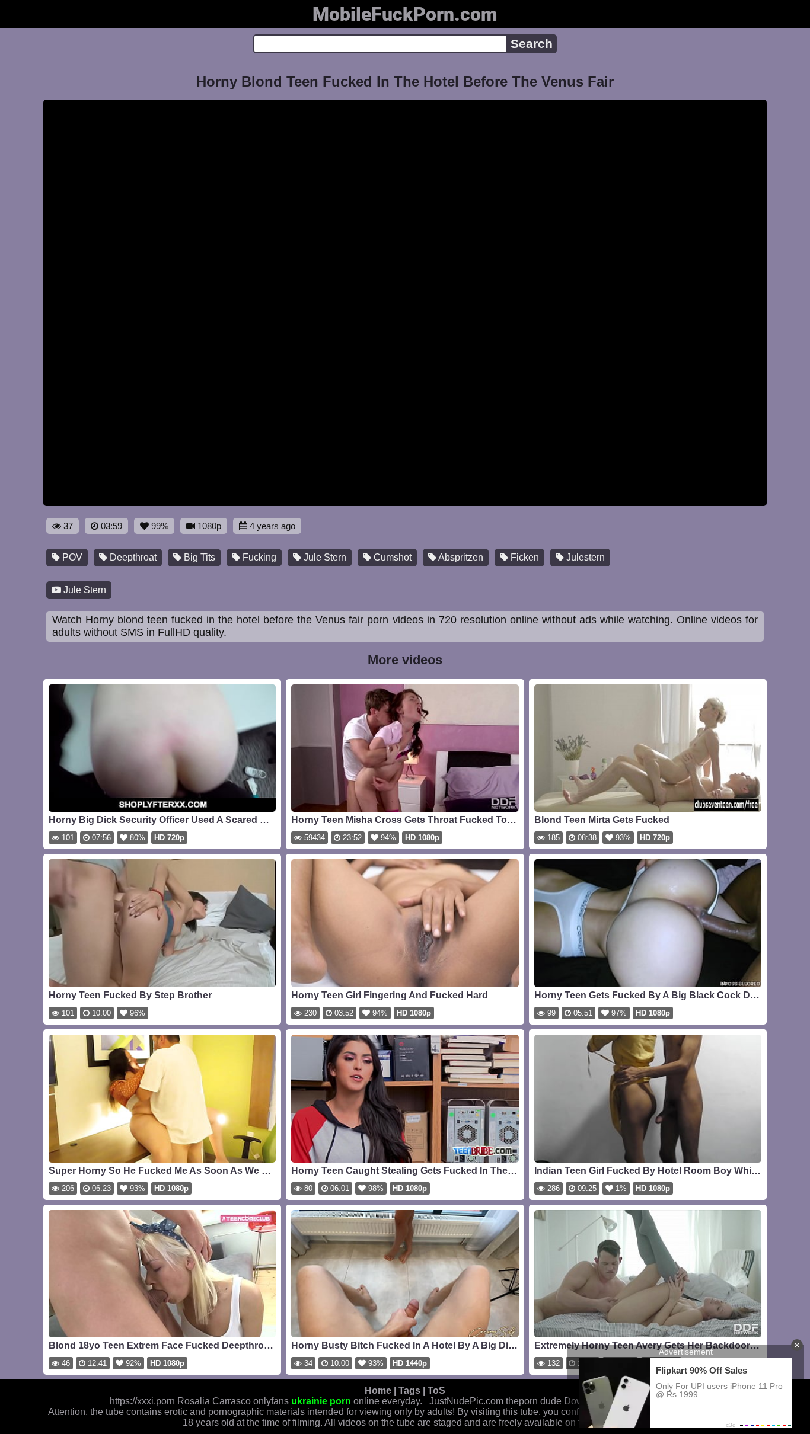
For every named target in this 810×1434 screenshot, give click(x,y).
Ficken (523, 557)
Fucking (258, 557)
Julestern (584, 557)
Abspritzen (459, 557)
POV (71, 557)
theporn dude (534, 1401)
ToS (436, 1390)
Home (378, 1390)
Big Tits (198, 557)
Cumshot (391, 557)
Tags (409, 1390)
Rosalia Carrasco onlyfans (233, 1401)
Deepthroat (132, 557)
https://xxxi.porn (142, 1401)
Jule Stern (323, 557)
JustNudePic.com (466, 1401)
